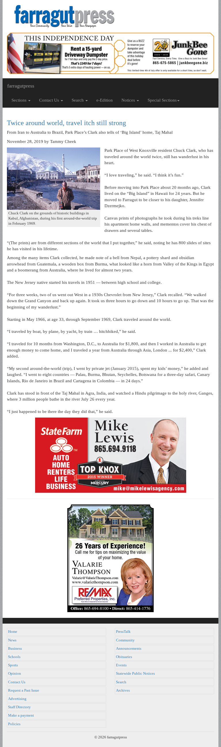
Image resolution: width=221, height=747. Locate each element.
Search (121, 682)
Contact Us (16, 682)
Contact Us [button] (49, 100)
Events (121, 665)
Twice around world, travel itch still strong (66, 123)
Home (12, 632)
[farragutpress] (110, 16)
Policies (14, 724)
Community (125, 640)
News (12, 640)
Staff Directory (19, 707)
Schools (14, 657)
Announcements (128, 649)
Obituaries (124, 657)
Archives (123, 690)
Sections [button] (20, 100)
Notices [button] (128, 100)
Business (15, 649)
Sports (13, 665)
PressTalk (123, 632)
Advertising (17, 699)
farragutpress (20, 86)
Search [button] (78, 100)
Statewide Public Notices (135, 674)
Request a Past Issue (23, 690)
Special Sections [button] (162, 100)
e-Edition (104, 100)
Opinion (14, 674)
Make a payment (21, 715)
